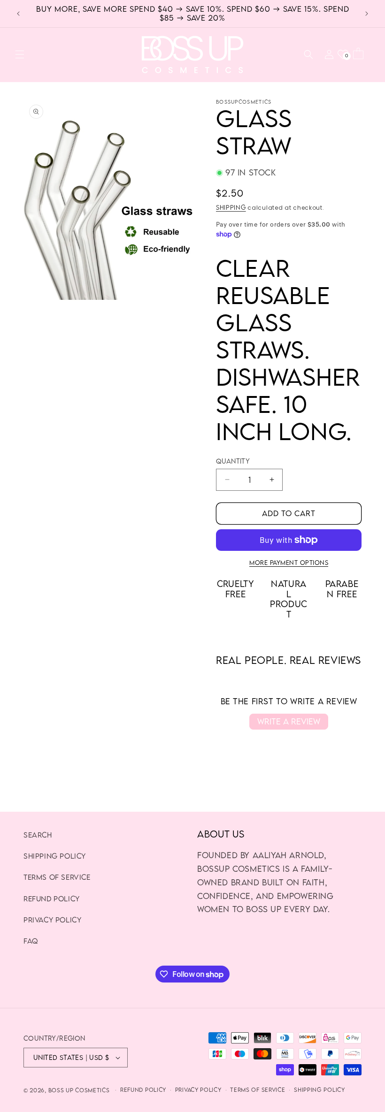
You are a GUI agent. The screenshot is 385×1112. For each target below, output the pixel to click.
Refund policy (143, 1089)
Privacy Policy (52, 919)
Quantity (233, 461)
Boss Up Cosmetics (79, 1090)
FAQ (30, 941)
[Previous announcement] (18, 13)
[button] (19, 54)
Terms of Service (57, 877)
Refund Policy (51, 898)
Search (37, 834)
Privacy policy (198, 1089)
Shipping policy (54, 856)
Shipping (231, 207)
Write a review (288, 721)
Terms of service (257, 1089)
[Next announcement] (366, 13)
